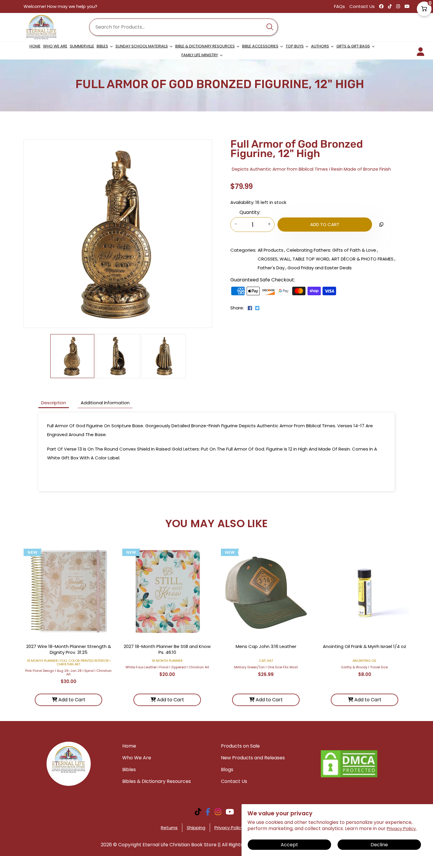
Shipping (196, 827)
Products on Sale (240, 746)
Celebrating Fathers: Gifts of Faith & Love (331, 250)
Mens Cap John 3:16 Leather (266, 646)
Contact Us (362, 6)
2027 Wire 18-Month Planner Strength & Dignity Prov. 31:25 (68, 649)
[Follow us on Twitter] (257, 309)
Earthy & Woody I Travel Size (364, 667)
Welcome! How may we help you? (60, 6)
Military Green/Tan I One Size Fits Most (266, 667)
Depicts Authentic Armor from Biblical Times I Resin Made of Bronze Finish (311, 169)
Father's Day (271, 268)
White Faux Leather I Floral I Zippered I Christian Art (167, 667)
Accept (289, 844)
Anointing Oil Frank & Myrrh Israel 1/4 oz (364, 646)
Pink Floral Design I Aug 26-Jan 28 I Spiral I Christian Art (68, 672)
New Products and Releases (253, 757)
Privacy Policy (228, 827)
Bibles (129, 769)
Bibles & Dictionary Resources (156, 781)
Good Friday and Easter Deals (319, 268)
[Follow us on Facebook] (249, 309)
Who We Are (136, 757)
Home (129, 746)
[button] (424, 8)
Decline (379, 844)
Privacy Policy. (402, 828)
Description (53, 403)
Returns (169, 827)
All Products (270, 250)
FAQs (339, 6)
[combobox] (183, 27)
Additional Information (105, 403)
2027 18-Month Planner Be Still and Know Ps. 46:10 (167, 649)
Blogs (227, 769)
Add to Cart (71, 699)
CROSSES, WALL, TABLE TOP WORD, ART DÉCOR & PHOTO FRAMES (326, 259)
